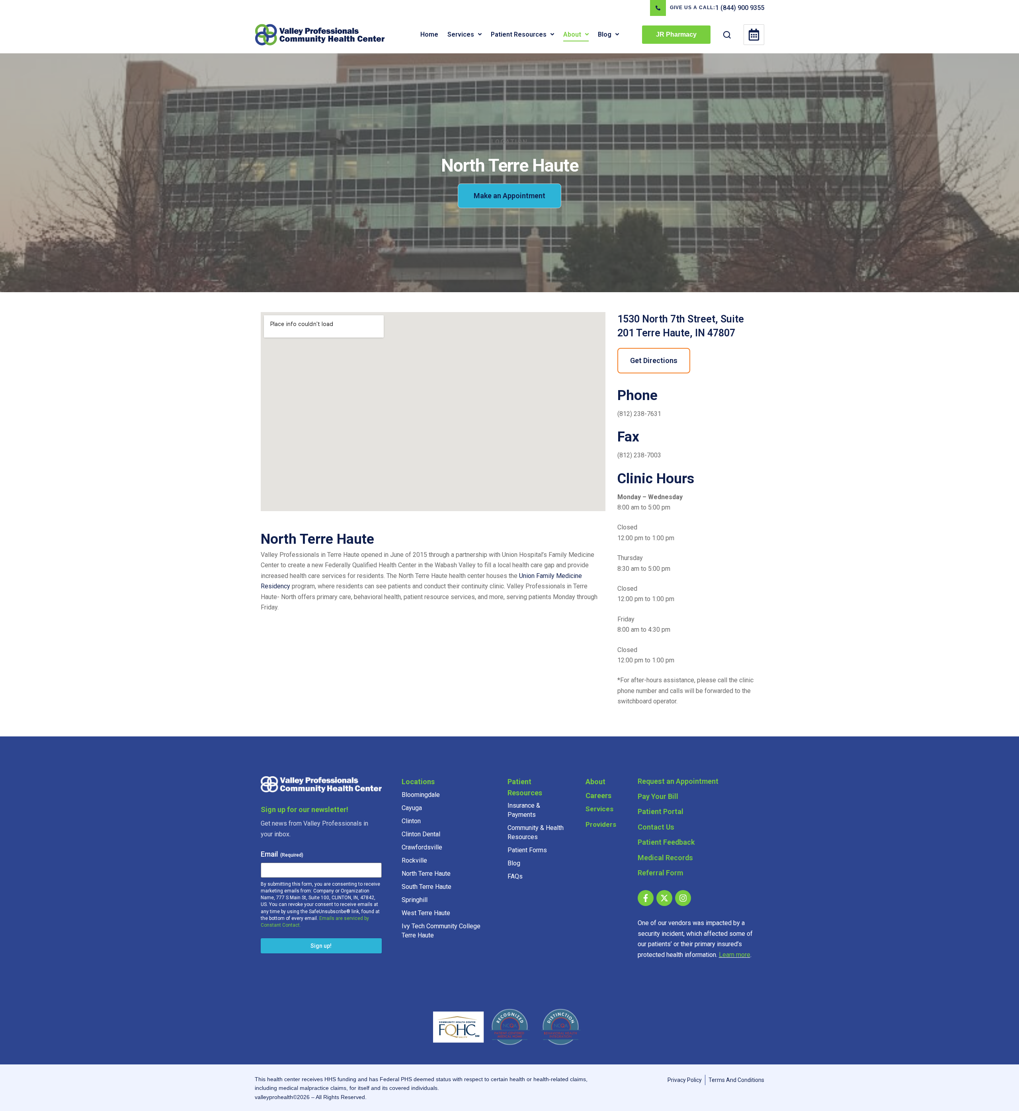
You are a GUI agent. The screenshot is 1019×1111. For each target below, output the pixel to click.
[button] (480, 34)
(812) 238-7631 (639, 414)
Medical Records (665, 857)
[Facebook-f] (646, 898)
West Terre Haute (426, 913)
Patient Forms (527, 850)
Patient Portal (660, 811)
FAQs (515, 876)
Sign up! (321, 946)
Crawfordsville (422, 847)
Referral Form (660, 873)
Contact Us (656, 827)
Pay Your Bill (658, 796)
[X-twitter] (664, 898)
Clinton (411, 821)
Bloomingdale (421, 795)
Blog (514, 863)
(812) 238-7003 (639, 455)
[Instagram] (683, 898)
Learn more (734, 955)
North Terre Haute (426, 873)
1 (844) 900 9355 (739, 8)
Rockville (414, 860)
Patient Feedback (666, 842)
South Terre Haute (426, 886)
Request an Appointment (678, 781)
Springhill (415, 900)
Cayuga (412, 808)
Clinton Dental (421, 834)
